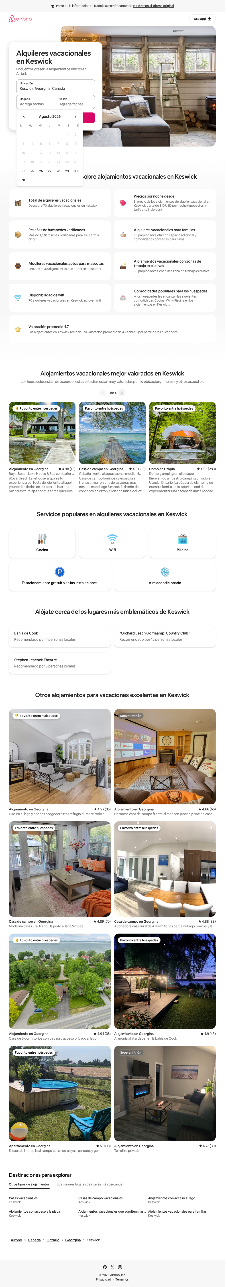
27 (49, 171)
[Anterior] (102, 392)
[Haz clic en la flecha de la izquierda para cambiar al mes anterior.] (24, 116)
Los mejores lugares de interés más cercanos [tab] (89, 1184)
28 (58, 171)
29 (67, 171)
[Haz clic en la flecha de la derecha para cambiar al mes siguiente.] (75, 116)
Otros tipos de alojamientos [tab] (29, 1184)
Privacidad (103, 1279)
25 (32, 171)
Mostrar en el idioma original (153, 6)
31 (23, 180)
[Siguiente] (121, 392)
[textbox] (36, 104)
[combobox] (56, 88)
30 (76, 171)
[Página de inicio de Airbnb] (20, 19)
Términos (122, 1279)
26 (41, 171)
